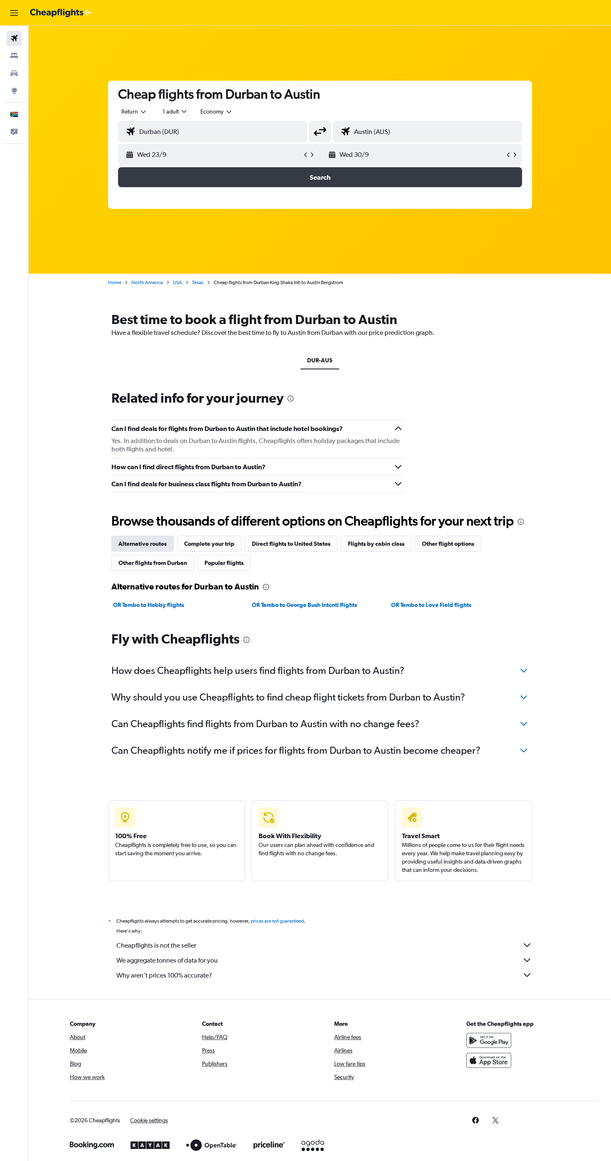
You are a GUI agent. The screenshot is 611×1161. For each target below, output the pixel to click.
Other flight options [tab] (448, 543)
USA (177, 282)
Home (114, 282)
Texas (198, 282)
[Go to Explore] (14, 90)
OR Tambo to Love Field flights (431, 605)
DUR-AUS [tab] (320, 360)
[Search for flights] (14, 38)
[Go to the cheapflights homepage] (60, 13)
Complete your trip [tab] (209, 543)
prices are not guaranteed (277, 921)
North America (147, 282)
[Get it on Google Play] (488, 1040)
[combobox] (134, 111)
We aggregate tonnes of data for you (167, 960)
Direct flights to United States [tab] (291, 543)
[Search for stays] (14, 55)
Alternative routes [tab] (142, 543)
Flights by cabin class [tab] (376, 543)
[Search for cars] (14, 73)
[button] (14, 13)
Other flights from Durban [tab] (152, 562)
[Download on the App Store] (488, 1060)
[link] (475, 1120)
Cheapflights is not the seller (156, 945)
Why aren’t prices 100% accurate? (164, 975)
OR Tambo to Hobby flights (148, 605)
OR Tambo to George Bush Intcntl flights (304, 605)
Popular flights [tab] (224, 562)
